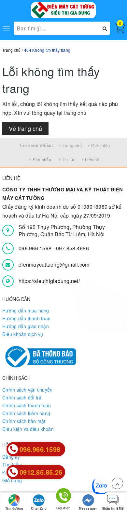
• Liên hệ (90, 159)
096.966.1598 (36, 248)
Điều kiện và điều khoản (28, 429)
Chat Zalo (39, 508)
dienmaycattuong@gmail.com (54, 264)
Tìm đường (14, 508)
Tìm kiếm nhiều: (36, 145)
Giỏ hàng (12, 480)
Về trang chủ (25, 128)
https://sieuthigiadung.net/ (49, 281)
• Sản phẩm (40, 159)
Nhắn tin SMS (113, 508)
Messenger (88, 508)
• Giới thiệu (99, 145)
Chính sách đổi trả (22, 397)
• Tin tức (67, 159)
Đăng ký (11, 456)
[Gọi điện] (63, 496)
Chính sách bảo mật (24, 421)
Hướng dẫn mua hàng (25, 310)
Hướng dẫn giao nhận (25, 326)
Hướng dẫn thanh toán (26, 318)
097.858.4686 (72, 248)
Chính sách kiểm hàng (26, 413)
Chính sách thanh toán (26, 405)
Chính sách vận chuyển (27, 389)
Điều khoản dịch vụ (22, 334)
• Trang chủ (70, 145)
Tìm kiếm (12, 464)
